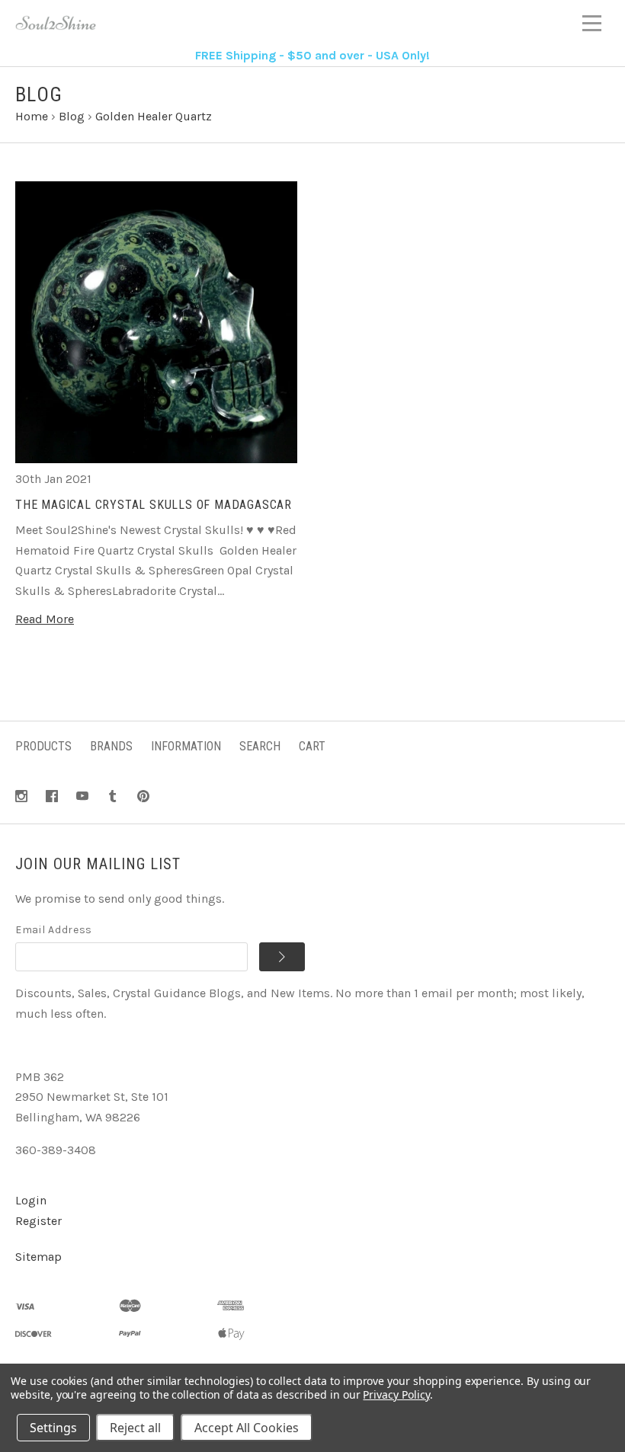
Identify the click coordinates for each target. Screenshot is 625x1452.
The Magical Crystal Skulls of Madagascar (153, 504)
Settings (53, 1427)
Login (30, 1200)
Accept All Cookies (246, 1427)
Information (186, 746)
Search (259, 746)
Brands (111, 746)
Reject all (135, 1427)
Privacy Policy (396, 1394)
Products (43, 746)
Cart (312, 746)
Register (38, 1221)
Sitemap (38, 1256)
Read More (44, 619)
